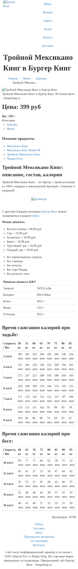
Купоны (48, 12)
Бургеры (12, 124)
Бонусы (47, 37)
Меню (47, 4)
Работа (39, 524)
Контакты (39, 545)
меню (35, 215)
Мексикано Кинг (17, 146)
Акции (47, 29)
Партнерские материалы (39, 536)
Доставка (47, 45)
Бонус (39, 532)
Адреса (47, 20)
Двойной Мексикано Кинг (23, 154)
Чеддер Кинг (15, 158)
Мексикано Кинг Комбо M (23, 150)
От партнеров (39, 541)
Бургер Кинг (49, 211)
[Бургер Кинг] (11, 4)
